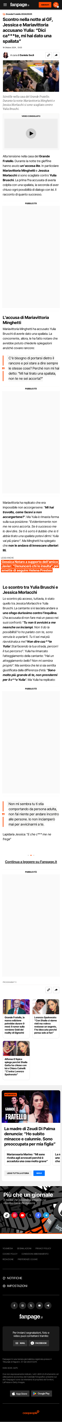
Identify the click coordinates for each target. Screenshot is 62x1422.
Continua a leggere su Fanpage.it (31, 862)
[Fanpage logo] (19, 5)
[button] (56, 55)
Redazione (8, 1259)
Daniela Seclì (27, 55)
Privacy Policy (43, 1248)
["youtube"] (22, 1215)
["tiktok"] (6, 1215)
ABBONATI (45, 5)
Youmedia (8, 1248)
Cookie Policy (10, 1254)
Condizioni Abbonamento (35, 1254)
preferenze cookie (28, 1259)
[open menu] (4, 4)
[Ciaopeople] (31, 1412)
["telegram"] (46, 1215)
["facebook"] (38, 1215)
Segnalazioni (24, 1248)
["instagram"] (14, 1215)
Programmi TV (10, 982)
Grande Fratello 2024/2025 (19, 14)
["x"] (30, 1215)
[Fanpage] (31, 1316)
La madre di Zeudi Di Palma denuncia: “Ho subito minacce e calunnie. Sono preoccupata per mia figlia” (30, 1136)
